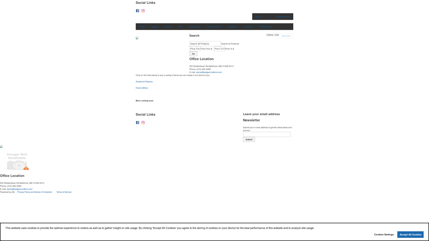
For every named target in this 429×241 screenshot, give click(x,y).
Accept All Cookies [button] (410, 234)
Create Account (283, 16)
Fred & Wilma (142, 87)
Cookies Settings (384, 234)
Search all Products (230, 43)
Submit (249, 139)
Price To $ (229, 48)
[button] (273, 34)
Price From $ (206, 48)
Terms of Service (64, 191)
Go (193, 53)
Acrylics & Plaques (144, 81)
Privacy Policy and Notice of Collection (34, 191)
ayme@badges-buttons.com (209, 72)
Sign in (259, 16)
